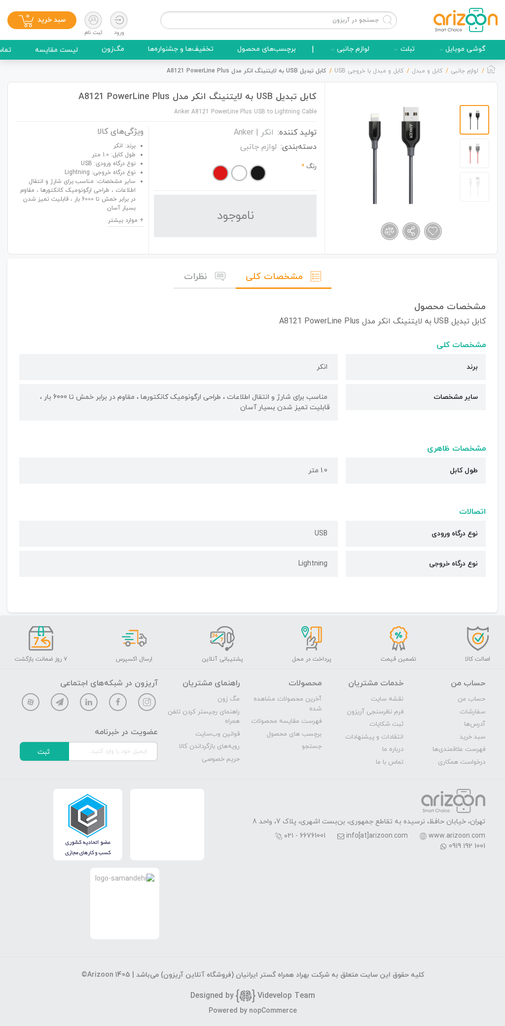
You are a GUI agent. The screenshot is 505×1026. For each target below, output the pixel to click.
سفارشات (472, 712)
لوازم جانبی (353, 49)
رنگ (311, 166)
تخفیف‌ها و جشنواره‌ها (181, 49)
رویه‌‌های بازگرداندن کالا (209, 746)
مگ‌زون (113, 49)
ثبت (43, 752)
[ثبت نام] (93, 20)
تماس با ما (389, 762)
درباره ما (392, 749)
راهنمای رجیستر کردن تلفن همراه (204, 717)
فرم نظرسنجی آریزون (375, 712)
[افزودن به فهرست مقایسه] (389, 231)
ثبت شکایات (386, 724)
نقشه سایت (387, 699)
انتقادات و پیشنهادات (374, 737)
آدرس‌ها (474, 724)
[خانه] (491, 72)
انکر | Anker (254, 132)
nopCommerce (273, 1011)
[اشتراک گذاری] (411, 231)
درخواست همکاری (461, 762)
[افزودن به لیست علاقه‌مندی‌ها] (433, 231)
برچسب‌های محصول (266, 49)
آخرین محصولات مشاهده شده (287, 704)
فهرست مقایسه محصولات (286, 721)
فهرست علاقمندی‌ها (459, 749)
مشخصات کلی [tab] (274, 277)
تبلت (407, 49)
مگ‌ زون (228, 699)
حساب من (471, 699)
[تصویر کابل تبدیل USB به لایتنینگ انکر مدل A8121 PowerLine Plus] (394, 155)
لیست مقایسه (56, 50)
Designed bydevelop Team (252, 996)
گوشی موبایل (465, 49)
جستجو (312, 746)
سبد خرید (472, 737)
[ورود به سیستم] (119, 20)
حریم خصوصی (221, 759)
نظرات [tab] (195, 277)
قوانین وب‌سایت (217, 734)
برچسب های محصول (294, 734)
